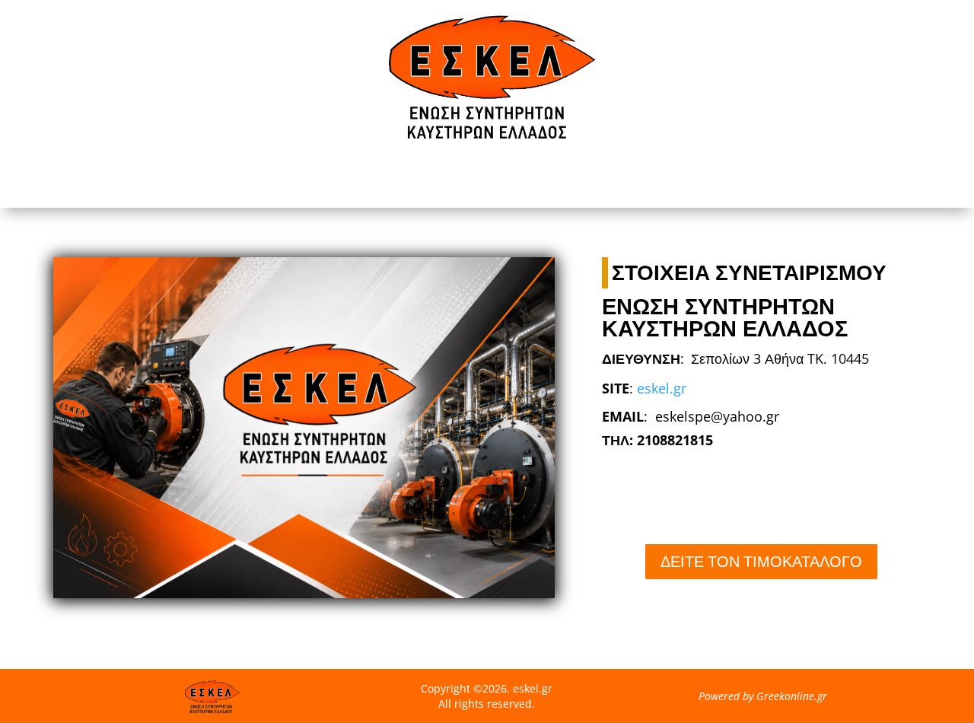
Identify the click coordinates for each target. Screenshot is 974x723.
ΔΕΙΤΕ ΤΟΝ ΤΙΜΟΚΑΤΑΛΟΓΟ (761, 561)
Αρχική (487, 178)
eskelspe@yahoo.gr (717, 416)
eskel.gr (661, 388)
